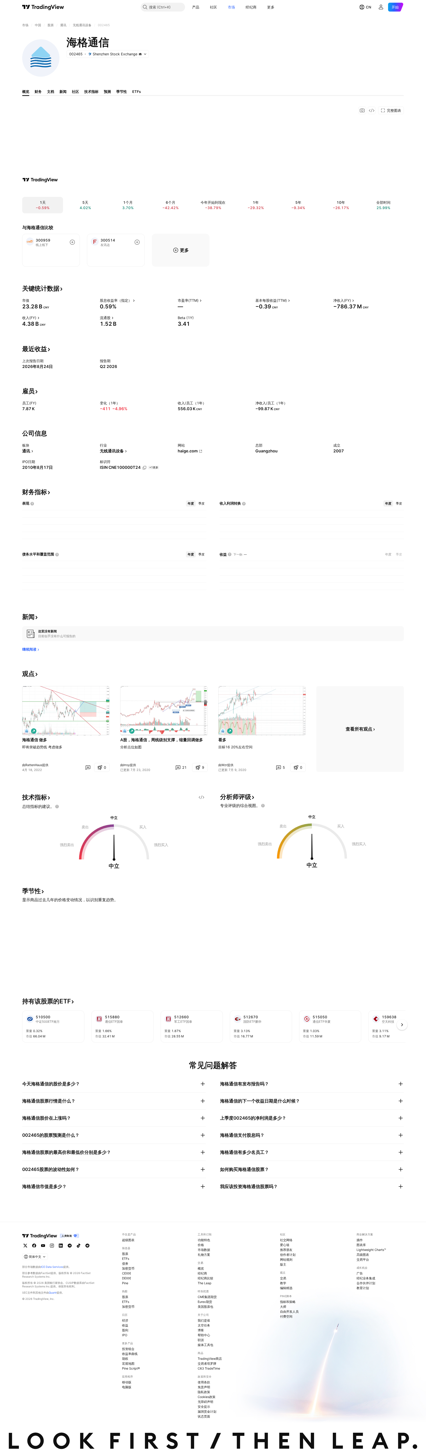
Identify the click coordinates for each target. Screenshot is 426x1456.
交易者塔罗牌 (207, 1363)
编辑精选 (286, 1288)
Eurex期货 (205, 1302)
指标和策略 (288, 1302)
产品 (195, 7)
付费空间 (286, 1316)
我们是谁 (204, 1320)
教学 (283, 1283)
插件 (360, 1240)
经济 (125, 1320)
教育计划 (363, 1288)
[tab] (191, 503)
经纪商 (251, 7)
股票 (125, 1254)
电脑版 (126, 1387)
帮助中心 (204, 1335)
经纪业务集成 (366, 1278)
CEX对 (126, 1273)
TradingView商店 (210, 1358)
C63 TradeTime (209, 1368)
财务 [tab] (38, 91)
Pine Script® (131, 1368)
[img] (140, 54)
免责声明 (204, 1387)
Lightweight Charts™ (371, 1250)
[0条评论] (87, 767)
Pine (125, 1283)
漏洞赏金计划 (207, 1411)
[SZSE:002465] (26, 731)
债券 (125, 1263)
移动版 (126, 1382)
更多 (270, 7)
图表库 (361, 1245)
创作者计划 (288, 1254)
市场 (231, 7)
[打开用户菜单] (381, 7)
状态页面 (204, 1416)
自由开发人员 (289, 1311)
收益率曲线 (130, 1354)
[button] (203, 7)
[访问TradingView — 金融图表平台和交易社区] (40, 180)
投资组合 (128, 1349)
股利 (125, 1330)
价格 (201, 1245)
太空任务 (204, 1325)
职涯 (201, 1340)
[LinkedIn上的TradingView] (61, 1245)
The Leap (204, 1283)
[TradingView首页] (43, 7)
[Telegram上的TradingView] (70, 1245)
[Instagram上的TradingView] (52, 1245)
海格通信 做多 (34, 739)
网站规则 (286, 1259)
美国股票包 (205, 1306)
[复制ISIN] (144, 468)
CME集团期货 (207, 1297)
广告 (360, 1273)
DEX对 (126, 1278)
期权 (125, 1358)
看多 (222, 739)
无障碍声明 (205, 1402)
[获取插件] (371, 110)
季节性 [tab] (121, 91)
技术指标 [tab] (91, 91)
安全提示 (204, 1406)
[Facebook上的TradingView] (34, 1245)
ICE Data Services (52, 1266)
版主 (283, 1264)
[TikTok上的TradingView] (78, 1245)
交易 (283, 1278)
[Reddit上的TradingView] (87, 1245)
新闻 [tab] (63, 91)
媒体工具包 (205, 1345)
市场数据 (204, 1250)
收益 (125, 1325)
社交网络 (286, 1240)
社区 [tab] (75, 91)
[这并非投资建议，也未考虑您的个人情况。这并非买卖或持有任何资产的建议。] (57, 807)
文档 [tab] (50, 91)
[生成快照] (362, 110)
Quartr (53, 1292)
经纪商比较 (205, 1278)
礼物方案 (204, 1254)
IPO (124, 1335)
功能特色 (204, 1240)
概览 (201, 1268)
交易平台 (363, 1259)
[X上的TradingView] (25, 1245)
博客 (201, 1330)
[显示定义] (32, 300)
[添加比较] (72, 242)
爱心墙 (284, 1245)
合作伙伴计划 (366, 1283)
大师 (283, 1306)
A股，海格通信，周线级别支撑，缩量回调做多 (161, 739)
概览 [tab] (25, 91)
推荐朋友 (286, 1250)
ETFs (125, 1258)
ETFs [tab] (136, 91)
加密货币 (128, 1268)
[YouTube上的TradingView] (43, 1245)
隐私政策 (204, 1392)
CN (368, 7)
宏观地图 (128, 1363)
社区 (213, 7)
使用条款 (204, 1382)
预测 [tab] (107, 91)
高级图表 (363, 1254)
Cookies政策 (206, 1397)
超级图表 (128, 1240)
